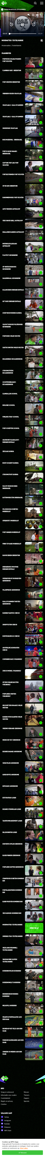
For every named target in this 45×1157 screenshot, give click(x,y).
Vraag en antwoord (7, 1092)
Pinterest (7, 1127)
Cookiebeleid (5, 1098)
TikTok (6, 1117)
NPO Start (7, 1130)
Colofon (3, 1104)
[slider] (22, 33)
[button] (11, 24)
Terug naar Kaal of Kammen (15, 9)
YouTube (7, 1124)
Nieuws (26, 1092)
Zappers (26, 1098)
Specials (26, 1101)
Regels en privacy (7, 1101)
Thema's (26, 1095)
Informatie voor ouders (9, 1095)
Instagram (7, 1120)
